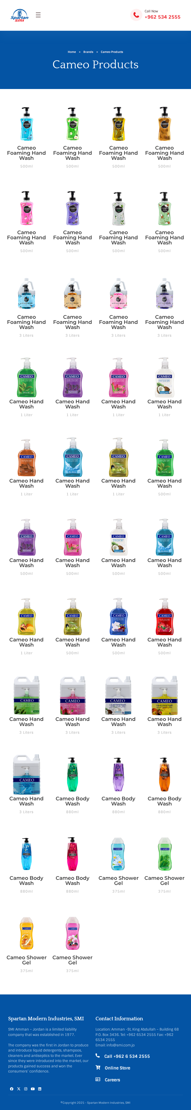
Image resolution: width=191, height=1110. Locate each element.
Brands (88, 52)
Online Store (117, 1068)
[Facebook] (11, 1089)
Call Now (151, 11)
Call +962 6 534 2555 (127, 1056)
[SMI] (19, 15)
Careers (112, 1080)
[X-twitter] (18, 1089)
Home (72, 52)
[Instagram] (25, 1089)
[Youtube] (32, 1089)
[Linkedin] (39, 1089)
